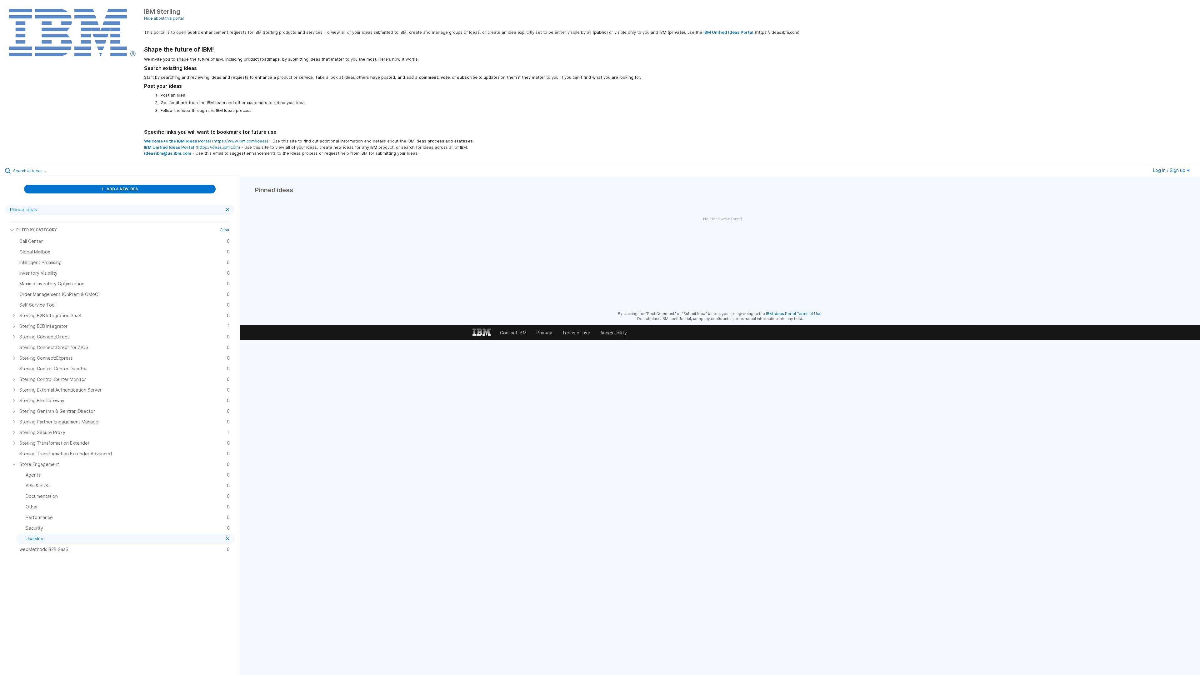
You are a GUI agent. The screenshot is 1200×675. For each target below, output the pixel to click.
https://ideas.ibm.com (218, 147)
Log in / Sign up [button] (1170, 170)
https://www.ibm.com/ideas (240, 140)
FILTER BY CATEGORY (36, 230)
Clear (225, 230)
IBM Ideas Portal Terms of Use (794, 313)
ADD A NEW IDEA (122, 189)
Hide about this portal (164, 18)
